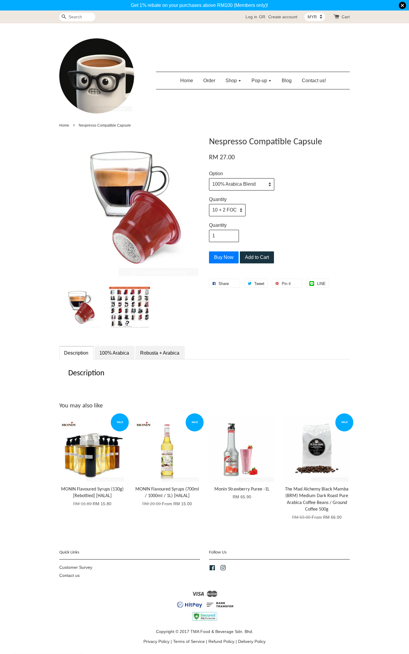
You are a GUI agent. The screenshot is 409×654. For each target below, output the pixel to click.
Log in (251, 16)
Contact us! (314, 80)
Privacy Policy (156, 641)
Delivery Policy (252, 641)
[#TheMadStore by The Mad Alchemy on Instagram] (223, 569)
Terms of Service (189, 641)
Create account (282, 16)
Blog (287, 80)
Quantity (218, 199)
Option (216, 173)
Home (186, 80)
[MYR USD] (315, 17)
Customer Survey (75, 567)
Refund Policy (221, 641)
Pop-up (260, 80)
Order (209, 80)
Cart (346, 16)
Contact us (69, 575)
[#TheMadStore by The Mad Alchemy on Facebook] (212, 569)
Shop (231, 80)
